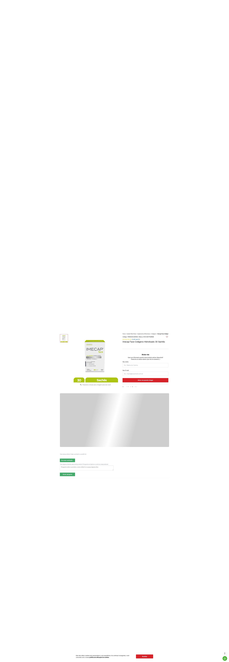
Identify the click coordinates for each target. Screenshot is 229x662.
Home (124, 333)
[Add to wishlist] (167, 336)
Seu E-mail (126, 370)
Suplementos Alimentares (143, 333)
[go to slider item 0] (64, 338)
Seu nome (125, 361)
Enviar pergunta (67, 474)
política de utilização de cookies (99, 657)
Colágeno (153, 333)
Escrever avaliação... (67, 460)
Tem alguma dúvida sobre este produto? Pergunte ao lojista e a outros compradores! (84, 464)
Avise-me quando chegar (145, 380)
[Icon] (225, 658)
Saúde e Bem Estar (131, 333)
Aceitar (144, 656)
